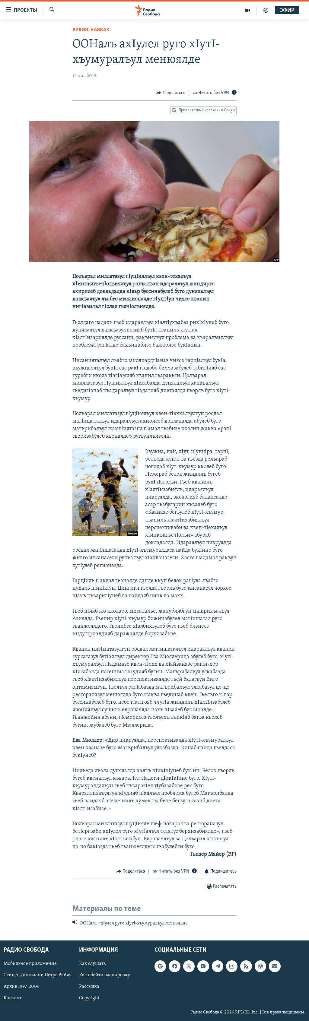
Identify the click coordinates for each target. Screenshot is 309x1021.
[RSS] (246, 966)
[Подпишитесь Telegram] (217, 966)
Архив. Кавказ (90, 30)
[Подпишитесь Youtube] (203, 966)
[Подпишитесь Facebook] (174, 966)
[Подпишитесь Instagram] (231, 966)
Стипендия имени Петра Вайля (38, 975)
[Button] (170, 93)
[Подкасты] (260, 966)
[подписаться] (274, 966)
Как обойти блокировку (104, 975)
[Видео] (247, 10)
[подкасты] (266, 10)
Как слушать (92, 963)
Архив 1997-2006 (22, 986)
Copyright (89, 998)
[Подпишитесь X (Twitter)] (189, 966)
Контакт (12, 998)
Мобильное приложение (30, 963)
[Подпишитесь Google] (160, 966)
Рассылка (89, 986)
